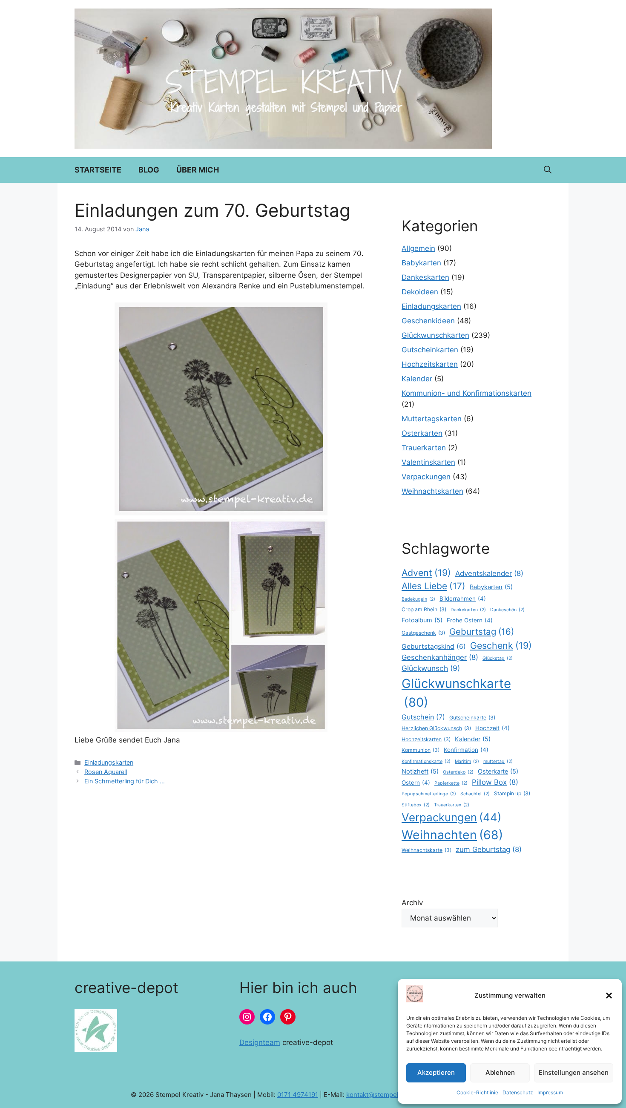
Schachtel (475, 794)
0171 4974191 (297, 1095)
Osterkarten (422, 433)
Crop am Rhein (424, 609)
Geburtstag (481, 631)
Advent (426, 572)
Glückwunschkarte (456, 693)
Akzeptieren (436, 1072)
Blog (148, 169)
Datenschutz (518, 1092)
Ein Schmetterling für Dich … (124, 781)
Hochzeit (492, 728)
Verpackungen (426, 476)
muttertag (498, 761)
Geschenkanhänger (440, 657)
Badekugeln (418, 599)
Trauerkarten (424, 447)
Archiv (412, 902)
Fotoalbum (422, 620)
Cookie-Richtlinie (477, 1092)
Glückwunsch (431, 668)
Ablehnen (500, 1072)
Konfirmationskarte (426, 761)
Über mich (197, 169)
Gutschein (423, 717)
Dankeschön (507, 610)
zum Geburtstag (489, 849)
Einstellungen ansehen (574, 1072)
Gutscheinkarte (472, 717)
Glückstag (497, 658)
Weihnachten (452, 834)
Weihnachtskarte (426, 850)
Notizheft (420, 771)
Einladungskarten (108, 762)
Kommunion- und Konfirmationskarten (466, 393)
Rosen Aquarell (105, 771)
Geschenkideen (428, 321)
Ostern (416, 782)
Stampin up (512, 793)
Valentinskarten (428, 462)
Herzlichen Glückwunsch (436, 728)
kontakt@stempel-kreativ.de (388, 1095)
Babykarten (421, 263)
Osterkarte (498, 771)
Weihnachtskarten (432, 491)
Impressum (550, 1092)
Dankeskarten (425, 277)
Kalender (417, 378)
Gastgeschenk (423, 633)
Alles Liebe (433, 586)
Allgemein (418, 248)
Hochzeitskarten (430, 364)
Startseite (98, 169)
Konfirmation (466, 749)
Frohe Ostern (470, 620)
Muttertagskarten (432, 418)
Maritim (467, 761)
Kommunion (420, 750)
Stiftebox (416, 805)
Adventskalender (489, 573)
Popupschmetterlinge (429, 794)
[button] (609, 995)
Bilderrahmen (462, 598)
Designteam (259, 1042)
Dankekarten (468, 610)
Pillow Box (495, 782)
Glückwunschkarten (435, 335)
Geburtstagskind (434, 646)
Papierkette (451, 783)
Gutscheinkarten (430, 349)
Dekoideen (420, 292)
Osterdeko (458, 772)
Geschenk (501, 645)
